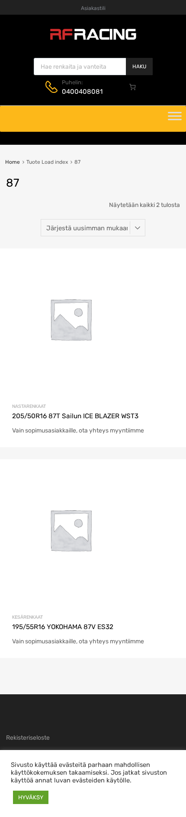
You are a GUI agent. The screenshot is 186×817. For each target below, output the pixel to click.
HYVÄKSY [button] (30, 797)
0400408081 (82, 91)
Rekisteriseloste (28, 737)
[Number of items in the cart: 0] (133, 86)
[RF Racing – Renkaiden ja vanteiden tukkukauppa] (93, 39)
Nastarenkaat (29, 406)
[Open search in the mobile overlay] (93, 66)
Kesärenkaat (27, 617)
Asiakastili (93, 8)
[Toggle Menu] (175, 119)
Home (12, 162)
